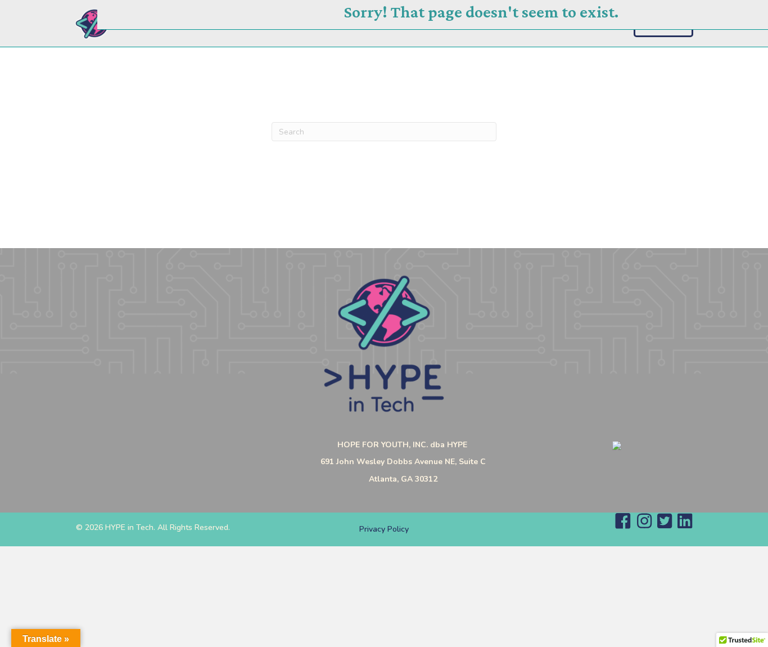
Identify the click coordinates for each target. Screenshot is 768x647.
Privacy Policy (384, 529)
